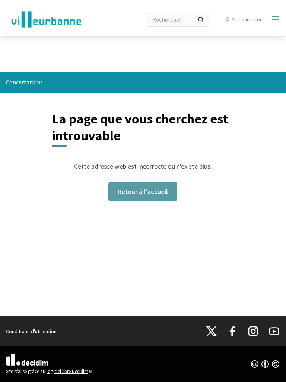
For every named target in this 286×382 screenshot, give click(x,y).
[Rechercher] (201, 19)
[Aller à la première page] (55, 19)
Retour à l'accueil (143, 191)
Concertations (24, 82)
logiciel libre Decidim (70, 371)
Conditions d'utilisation (31, 331)
